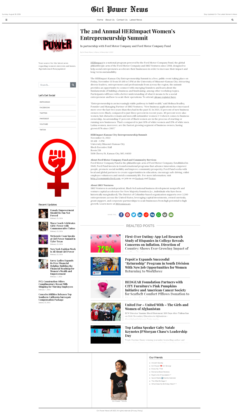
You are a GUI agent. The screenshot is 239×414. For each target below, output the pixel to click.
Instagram (45, 102)
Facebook (139, 178)
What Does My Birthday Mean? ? (163, 384)
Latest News (136, 20)
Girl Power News (119, 9)
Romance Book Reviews (160, 372)
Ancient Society (157, 363)
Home (100, 20)
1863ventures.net (123, 204)
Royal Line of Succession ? (161, 375)
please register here (165, 97)
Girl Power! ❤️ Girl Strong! (161, 366)
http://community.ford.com (105, 178)
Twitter (152, 178)
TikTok (43, 130)
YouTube (44, 124)
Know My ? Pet (157, 369)
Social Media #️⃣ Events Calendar (163, 378)
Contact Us (122, 20)
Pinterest (44, 119)
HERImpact (97, 62)
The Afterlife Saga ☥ (159, 381)
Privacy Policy (137, 411)
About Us (109, 20)
